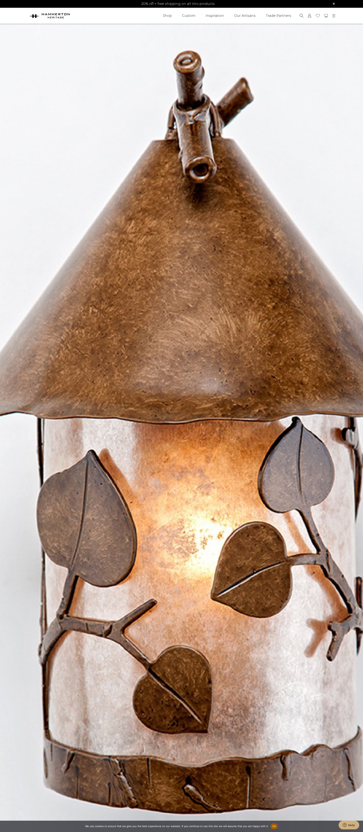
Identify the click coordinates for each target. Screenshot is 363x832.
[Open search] (301, 16)
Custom (188, 16)
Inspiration (215, 16)
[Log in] (309, 16)
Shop (167, 16)
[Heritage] (60, 15)
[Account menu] (309, 16)
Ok (274, 826)
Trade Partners (278, 16)
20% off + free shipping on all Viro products (178, 4)
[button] (326, 16)
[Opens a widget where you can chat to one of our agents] (348, 825)
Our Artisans (245, 16)
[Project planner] (318, 16)
